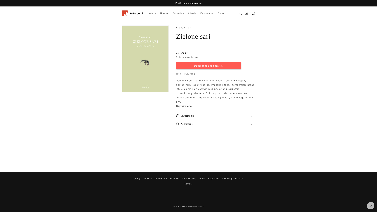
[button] (240, 13)
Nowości (148, 178)
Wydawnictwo (189, 178)
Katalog (136, 178)
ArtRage (183, 206)
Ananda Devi (183, 27)
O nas (202, 178)
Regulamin (213, 178)
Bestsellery (161, 178)
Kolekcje (174, 178)
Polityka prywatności (233, 178)
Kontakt (188, 183)
